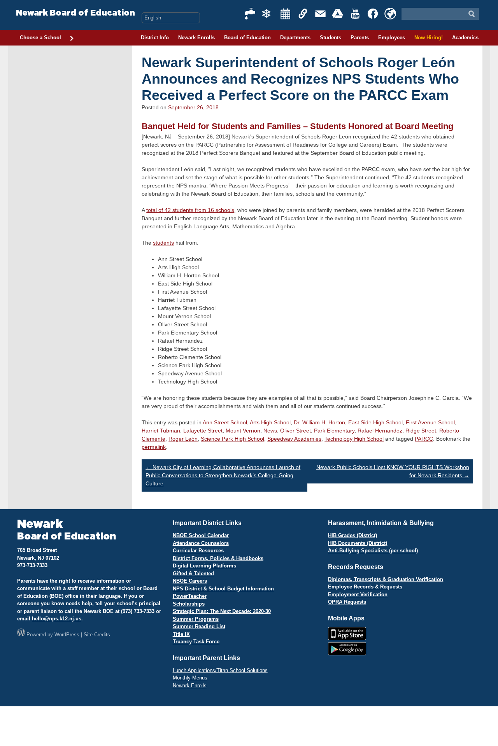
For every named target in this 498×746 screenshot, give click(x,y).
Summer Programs (196, 619)
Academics (465, 37)
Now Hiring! (428, 37)
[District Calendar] (285, 13)
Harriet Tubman (161, 430)
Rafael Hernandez (380, 430)
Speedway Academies (294, 439)
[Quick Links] (303, 13)
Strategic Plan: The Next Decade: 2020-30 (222, 611)
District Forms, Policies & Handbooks (218, 558)
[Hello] (390, 13)
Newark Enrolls (196, 37)
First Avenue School (430, 422)
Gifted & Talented (193, 573)
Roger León (183, 439)
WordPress (66, 634)
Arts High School (270, 422)
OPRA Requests (347, 602)
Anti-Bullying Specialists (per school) (373, 550)
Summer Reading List (199, 626)
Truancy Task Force (196, 641)
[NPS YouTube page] (355, 13)
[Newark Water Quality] (250, 13)
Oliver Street (295, 430)
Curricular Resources (198, 550)
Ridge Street (420, 430)
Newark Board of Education (75, 13)
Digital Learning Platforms (204, 566)
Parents (360, 37)
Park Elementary (334, 430)
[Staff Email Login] (320, 13)
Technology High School (354, 439)
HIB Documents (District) (357, 543)
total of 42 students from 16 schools (190, 210)
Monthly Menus (190, 678)
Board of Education (247, 37)
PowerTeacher (190, 596)
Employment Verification (358, 594)
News (270, 430)
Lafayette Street (203, 430)
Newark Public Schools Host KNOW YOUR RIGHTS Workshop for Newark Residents (392, 471)
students (163, 243)
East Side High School (375, 422)
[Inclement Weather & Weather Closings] (268, 13)
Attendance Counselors (201, 543)
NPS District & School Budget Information (223, 589)
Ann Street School (225, 422)
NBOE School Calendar (201, 535)
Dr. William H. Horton (319, 422)
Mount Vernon (243, 430)
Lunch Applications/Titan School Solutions (220, 670)
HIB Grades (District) (352, 535)
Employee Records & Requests (365, 587)
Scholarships (189, 604)
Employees (391, 37)
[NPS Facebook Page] (373, 13)
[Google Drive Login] (338, 13)
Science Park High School (232, 439)
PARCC (424, 439)
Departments (295, 37)
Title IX (181, 634)
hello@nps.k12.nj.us (56, 619)
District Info (155, 37)
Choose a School (40, 37)
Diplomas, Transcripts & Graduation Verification (385, 579)
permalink (154, 447)
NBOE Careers (190, 581)
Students (330, 37)
